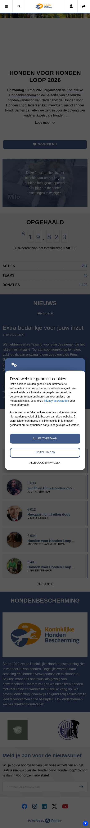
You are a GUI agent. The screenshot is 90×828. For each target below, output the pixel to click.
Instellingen (45, 452)
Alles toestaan (45, 438)
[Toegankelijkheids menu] (85, 823)
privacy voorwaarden (56, 400)
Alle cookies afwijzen (45, 462)
